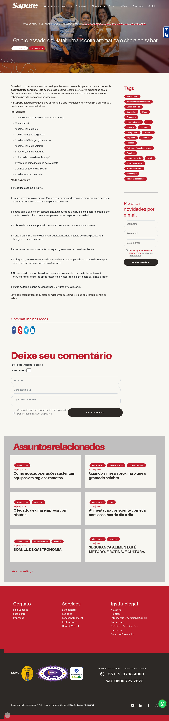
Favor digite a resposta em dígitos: (27, 364)
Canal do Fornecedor (122, 634)
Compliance (117, 622)
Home (40, 24)
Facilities (67, 613)
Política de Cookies (135, 668)
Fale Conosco (20, 609)
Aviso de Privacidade (109, 668)
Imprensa (18, 617)
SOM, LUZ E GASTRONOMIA (38, 549)
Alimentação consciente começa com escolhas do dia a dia (117, 512)
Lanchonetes (69, 609)
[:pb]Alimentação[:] (70, 24)
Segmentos (81, 6)
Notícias (123, 6)
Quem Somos (50, 6)
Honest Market (70, 626)
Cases (111, 6)
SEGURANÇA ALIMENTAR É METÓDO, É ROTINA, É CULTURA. (117, 549)
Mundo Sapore (52, 24)
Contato (152, 6)
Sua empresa (133, 242)
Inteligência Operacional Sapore (129, 617)
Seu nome (131, 223)
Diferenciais (97, 6)
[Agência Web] (89, 705)
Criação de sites (76, 705)
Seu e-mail (132, 233)
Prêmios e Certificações (124, 626)
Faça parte (138, 6)
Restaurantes (69, 622)
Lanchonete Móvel (72, 617)
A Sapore (116, 609)
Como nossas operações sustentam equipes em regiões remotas (44, 475)
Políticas (116, 613)
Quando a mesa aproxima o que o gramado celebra (117, 475)
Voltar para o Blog (21, 571)
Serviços (66, 6)
